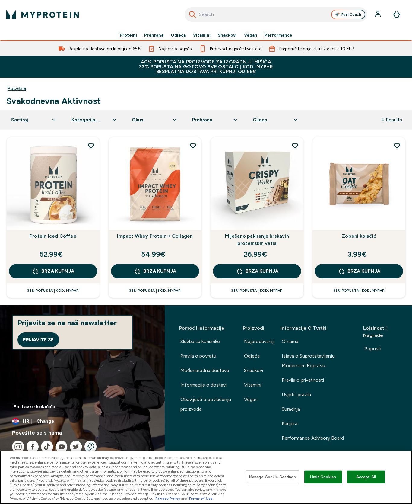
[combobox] (276, 14)
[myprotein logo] (42, 14)
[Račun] (378, 14)
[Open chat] (90, 447)
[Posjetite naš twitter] (76, 447)
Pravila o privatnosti (303, 380)
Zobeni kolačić (359, 236)
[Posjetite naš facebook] (33, 447)
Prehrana (153, 35)
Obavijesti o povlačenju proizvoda (205, 404)
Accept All (366, 477)
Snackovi (227, 35)
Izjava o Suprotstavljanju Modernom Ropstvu (308, 360)
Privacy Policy (167, 498)
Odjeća (178, 35)
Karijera (289, 423)
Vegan (250, 35)
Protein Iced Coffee (53, 236)
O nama (290, 341)
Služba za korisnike (200, 341)
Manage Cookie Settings (272, 477)
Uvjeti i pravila (296, 394)
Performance (278, 35)
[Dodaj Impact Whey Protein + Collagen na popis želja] (193, 146)
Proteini (128, 35)
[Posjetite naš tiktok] (47, 447)
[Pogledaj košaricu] (397, 14)
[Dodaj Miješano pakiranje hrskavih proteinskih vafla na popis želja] (295, 146)
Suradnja (291, 409)
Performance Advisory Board (313, 438)
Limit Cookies (323, 477)
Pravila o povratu (198, 355)
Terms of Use (200, 498)
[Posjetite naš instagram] (18, 447)
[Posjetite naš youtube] (61, 447)
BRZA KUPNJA (57, 271)
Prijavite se (38, 339)
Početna (17, 88)
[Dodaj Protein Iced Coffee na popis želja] (91, 146)
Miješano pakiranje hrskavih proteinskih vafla (257, 239)
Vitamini (202, 35)
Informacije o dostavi (203, 384)
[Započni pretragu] (192, 14)
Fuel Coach (351, 14)
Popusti (372, 348)
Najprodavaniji (259, 341)
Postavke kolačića (34, 406)
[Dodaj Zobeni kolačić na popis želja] (397, 146)
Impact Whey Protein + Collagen (155, 236)
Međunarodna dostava (204, 370)
